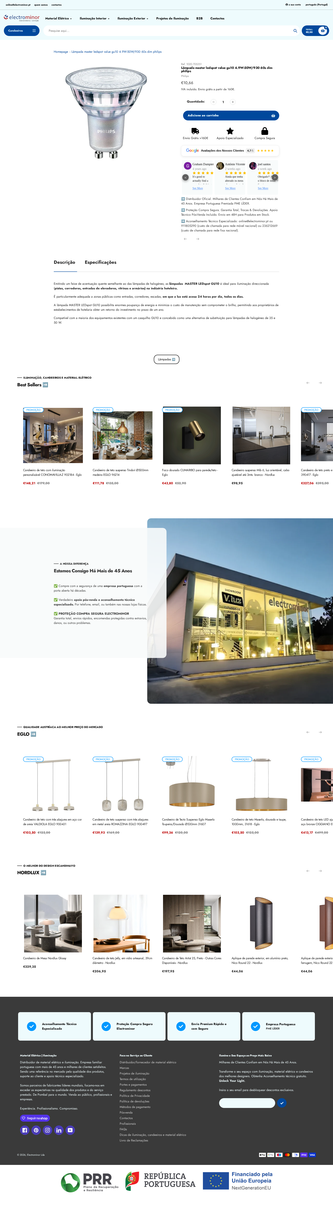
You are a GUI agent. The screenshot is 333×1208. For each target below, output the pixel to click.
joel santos (245, 164)
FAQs (123, 1129)
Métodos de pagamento (135, 1107)
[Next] (197, 239)
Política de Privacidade (135, 1096)
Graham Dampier (184, 164)
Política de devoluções (134, 1101)
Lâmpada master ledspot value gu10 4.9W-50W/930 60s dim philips (116, 51)
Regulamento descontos (135, 1090)
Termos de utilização (133, 1079)
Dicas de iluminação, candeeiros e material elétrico (153, 1135)
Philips (185, 76)
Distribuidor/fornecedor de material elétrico (148, 1062)
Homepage (61, 51)
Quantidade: (196, 101)
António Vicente (216, 164)
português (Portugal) (317, 4)
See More (211, 188)
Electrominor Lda (36, 1155)
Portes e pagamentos (133, 1084)
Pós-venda (126, 1112)
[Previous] (185, 239)
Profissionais (128, 1123)
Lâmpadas (166, 359)
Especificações (100, 262)
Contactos (126, 1118)
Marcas (124, 1068)
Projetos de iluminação (134, 1073)
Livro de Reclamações (134, 1140)
